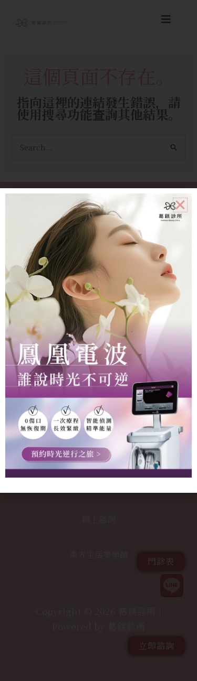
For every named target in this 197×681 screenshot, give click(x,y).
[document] (98, 340)
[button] (180, 205)
